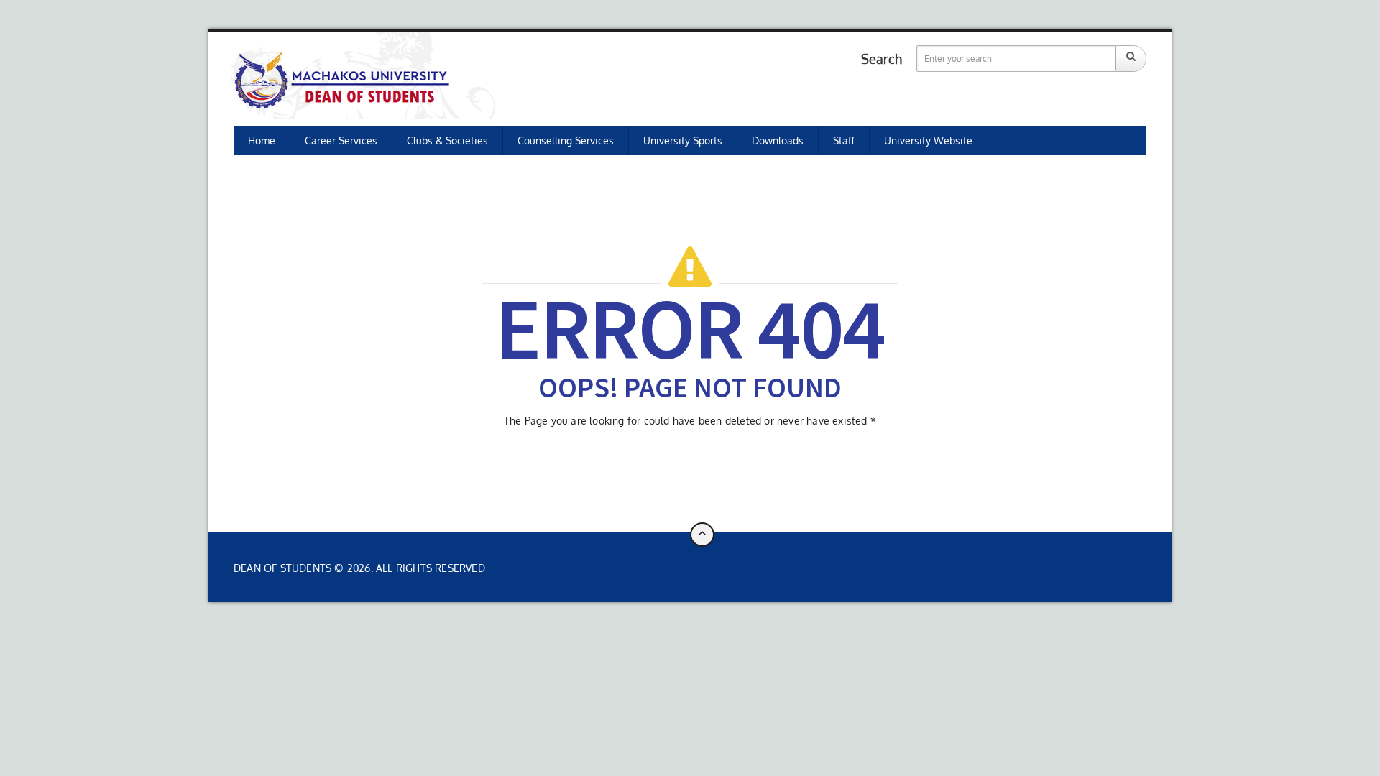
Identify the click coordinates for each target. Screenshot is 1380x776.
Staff (844, 140)
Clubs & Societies (447, 140)
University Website (928, 140)
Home (261, 140)
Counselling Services (566, 140)
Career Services (341, 140)
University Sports (682, 140)
